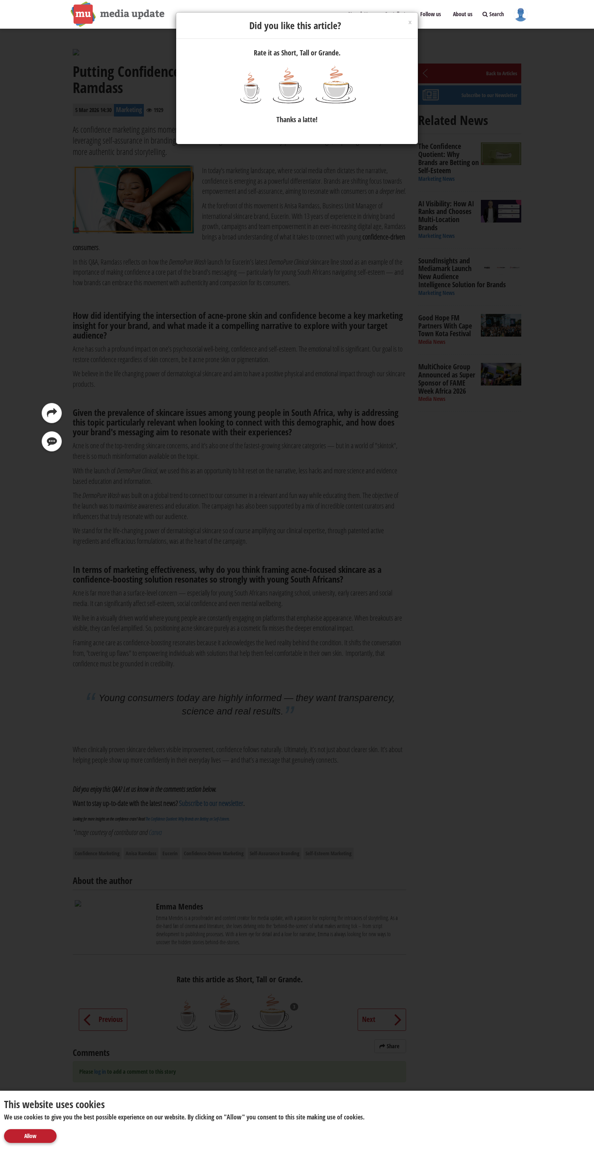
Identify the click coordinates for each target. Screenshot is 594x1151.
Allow (30, 1136)
